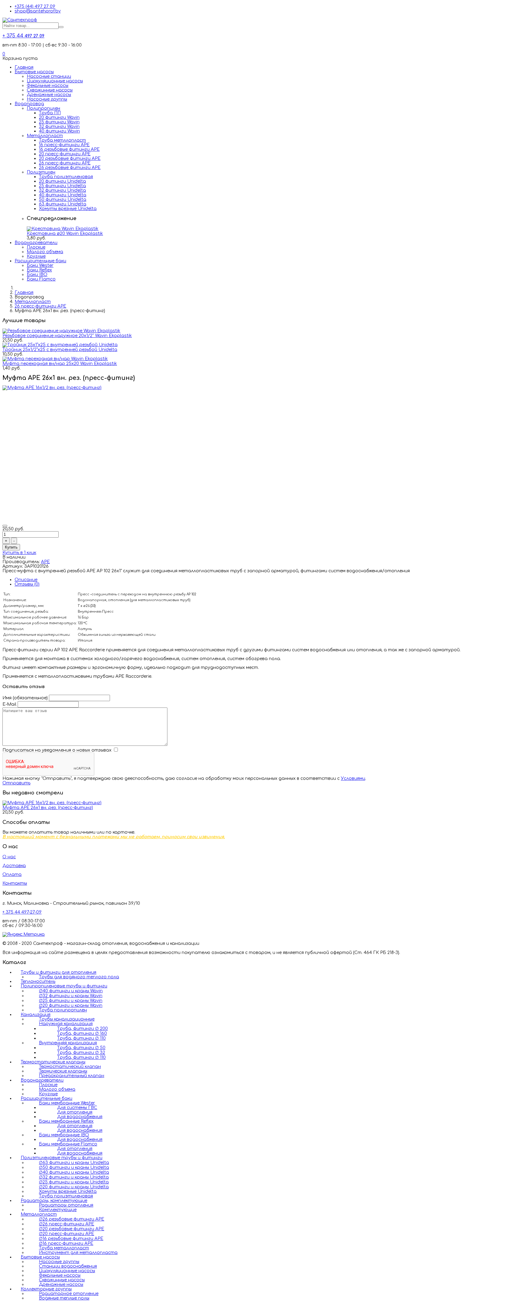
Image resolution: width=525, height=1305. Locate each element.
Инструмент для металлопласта (78, 1252)
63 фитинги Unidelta (62, 204)
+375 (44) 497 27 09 (35, 6)
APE (45, 562)
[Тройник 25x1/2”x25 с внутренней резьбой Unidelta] (60, 345)
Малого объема (45, 252)
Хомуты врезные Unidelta (68, 208)
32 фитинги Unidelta (62, 190)
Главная (24, 67)
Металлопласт (45, 135)
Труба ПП (50, 113)
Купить (11, 547)
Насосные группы (47, 99)
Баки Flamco (41, 279)
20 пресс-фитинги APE (65, 154)
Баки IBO (37, 274)
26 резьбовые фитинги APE (70, 167)
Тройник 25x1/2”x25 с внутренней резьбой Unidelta (59, 349)
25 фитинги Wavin (59, 122)
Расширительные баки (40, 261)
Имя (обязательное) (25, 698)
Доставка (14, 865)
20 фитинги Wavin (59, 117)
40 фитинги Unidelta (62, 195)
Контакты (14, 883)
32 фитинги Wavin (59, 126)
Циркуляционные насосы (55, 81)
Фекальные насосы (47, 85)
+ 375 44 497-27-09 (22, 912)
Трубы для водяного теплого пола (79, 977)
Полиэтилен (41, 172)
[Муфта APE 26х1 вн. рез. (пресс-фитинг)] (51, 803)
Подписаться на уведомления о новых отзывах (57, 750)
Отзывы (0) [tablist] (27, 584)
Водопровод (29, 104)
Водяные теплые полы (64, 1298)
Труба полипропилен (63, 1010)
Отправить (16, 783)
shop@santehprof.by (38, 11)
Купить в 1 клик (19, 552)
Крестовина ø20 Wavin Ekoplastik (65, 233)
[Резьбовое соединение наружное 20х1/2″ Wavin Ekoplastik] (61, 331)
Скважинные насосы (50, 90)
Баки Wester (40, 265)
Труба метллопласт (62, 140)
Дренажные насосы (49, 94)
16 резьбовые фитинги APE (69, 149)
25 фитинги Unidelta (62, 186)
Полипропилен (43, 108)
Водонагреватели (36, 242)
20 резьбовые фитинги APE (70, 158)
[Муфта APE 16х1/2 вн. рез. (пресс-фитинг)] (51, 387)
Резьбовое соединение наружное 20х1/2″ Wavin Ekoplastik (67, 335)
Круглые (36, 256)
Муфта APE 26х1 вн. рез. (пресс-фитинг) (47, 807)
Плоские (36, 247)
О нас (9, 857)
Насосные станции (49, 76)
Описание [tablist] (26, 579)
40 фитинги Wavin (59, 131)
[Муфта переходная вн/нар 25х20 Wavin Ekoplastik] (55, 358)
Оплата (12, 874)
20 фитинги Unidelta (62, 181)
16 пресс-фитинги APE (64, 145)
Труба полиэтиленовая (66, 176)
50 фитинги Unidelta (62, 199)
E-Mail (9, 704)
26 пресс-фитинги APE (65, 163)
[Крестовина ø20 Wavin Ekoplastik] (62, 228)
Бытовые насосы (34, 72)
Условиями (353, 778)
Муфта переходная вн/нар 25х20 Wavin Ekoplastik (59, 363)
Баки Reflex (39, 270)
